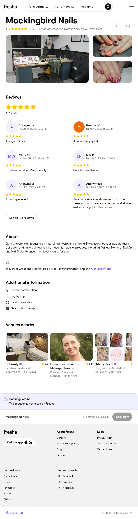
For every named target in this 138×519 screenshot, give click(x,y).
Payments (9, 487)
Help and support (66, 443)
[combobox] (38, 6)
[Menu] (131, 7)
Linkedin (67, 482)
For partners (10, 476)
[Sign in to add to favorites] (44, 337)
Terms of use (104, 449)
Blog (59, 449)
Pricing (7, 482)
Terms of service (106, 443)
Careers (61, 437)
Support (8, 493)
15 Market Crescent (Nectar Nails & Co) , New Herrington (71, 28)
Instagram (68, 487)
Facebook (68, 476)
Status (7, 499)
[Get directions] (69, 262)
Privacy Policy (104, 437)
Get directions (101, 268)
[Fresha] (10, 6)
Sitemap (61, 455)
